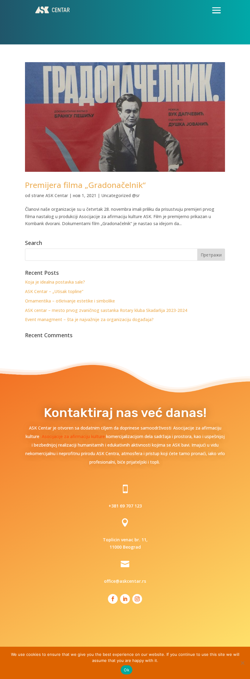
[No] (242, 663)
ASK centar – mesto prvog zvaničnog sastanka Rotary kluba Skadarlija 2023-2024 (106, 310)
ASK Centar (56, 195)
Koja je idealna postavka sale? (55, 282)
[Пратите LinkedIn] (125, 599)
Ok (126, 669)
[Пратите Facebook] (113, 599)
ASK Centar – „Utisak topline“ (54, 291)
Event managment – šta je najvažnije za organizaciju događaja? (89, 319)
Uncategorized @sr (120, 195)
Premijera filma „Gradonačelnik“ (85, 184)
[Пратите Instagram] (137, 599)
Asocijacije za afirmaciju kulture (74, 436)
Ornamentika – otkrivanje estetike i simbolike (70, 301)
